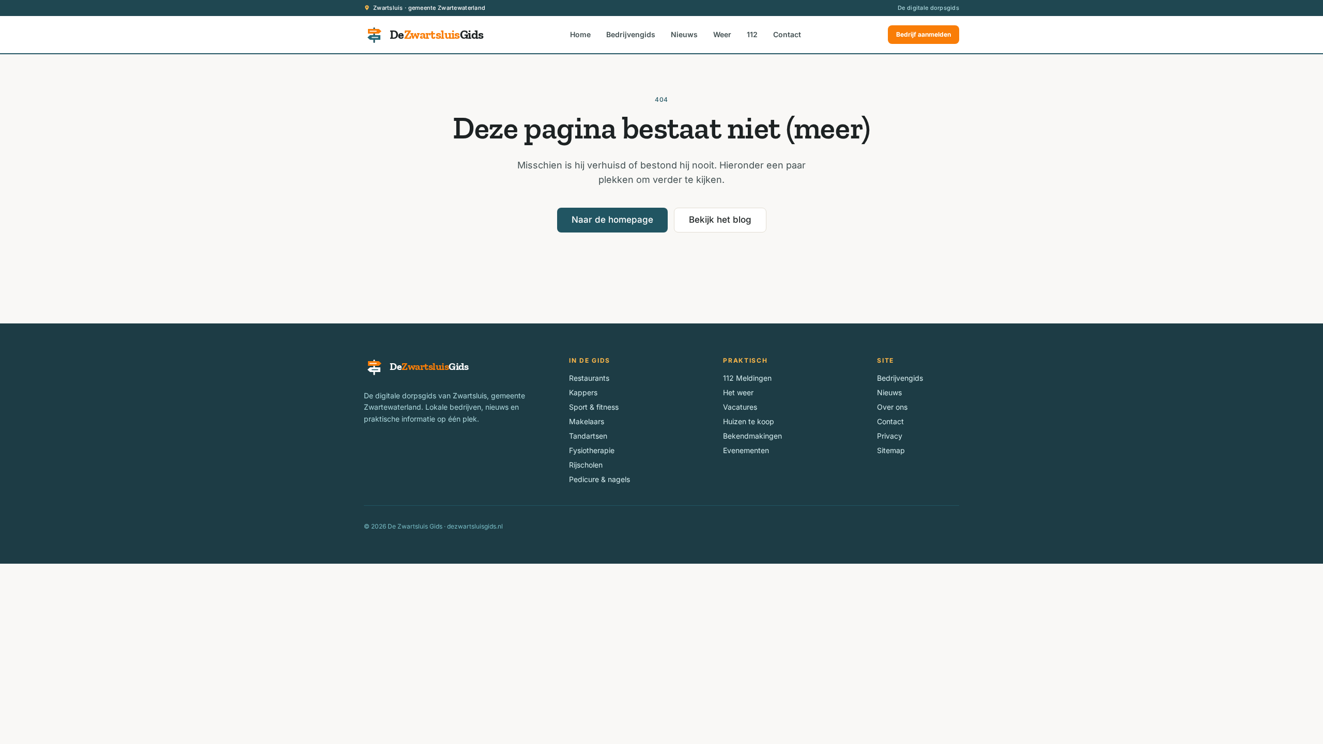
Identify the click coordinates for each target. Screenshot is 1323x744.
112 (752, 34)
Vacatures (740, 406)
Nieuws (684, 34)
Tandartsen (588, 435)
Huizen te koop (748, 421)
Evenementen (746, 450)
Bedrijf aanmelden (923, 34)
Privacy (889, 435)
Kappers (583, 392)
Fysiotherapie (591, 450)
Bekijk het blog (720, 219)
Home (580, 34)
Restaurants (589, 378)
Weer (722, 34)
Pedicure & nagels (599, 479)
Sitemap (891, 450)
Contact (787, 34)
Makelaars (586, 421)
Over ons (892, 406)
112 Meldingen (747, 378)
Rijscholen (586, 464)
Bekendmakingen (752, 435)
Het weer (738, 392)
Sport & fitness (594, 406)
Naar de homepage (612, 219)
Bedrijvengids (630, 34)
